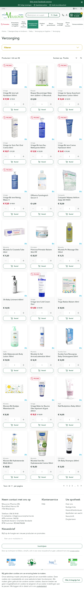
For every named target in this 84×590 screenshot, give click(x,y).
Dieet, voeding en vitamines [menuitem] (24, 24)
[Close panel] (82, 2)
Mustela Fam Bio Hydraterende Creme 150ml (42, 461)
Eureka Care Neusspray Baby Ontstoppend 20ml (68, 355)
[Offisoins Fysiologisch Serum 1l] (42, 180)
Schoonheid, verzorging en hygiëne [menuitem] (15, 24)
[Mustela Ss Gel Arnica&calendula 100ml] (42, 336)
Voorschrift (70, 516)
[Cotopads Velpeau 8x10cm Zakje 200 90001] (69, 180)
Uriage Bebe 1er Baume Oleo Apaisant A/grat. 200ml (40, 408)
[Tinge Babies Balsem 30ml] (69, 284)
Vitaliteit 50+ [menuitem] (43, 24)
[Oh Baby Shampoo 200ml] (69, 443)
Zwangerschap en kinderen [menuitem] (33, 24)
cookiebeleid (42, 586)
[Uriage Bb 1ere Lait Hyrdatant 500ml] (14, 75)
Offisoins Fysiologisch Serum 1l (39, 196)
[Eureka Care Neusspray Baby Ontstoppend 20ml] (69, 336)
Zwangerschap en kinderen (17, 31)
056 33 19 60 (13, 513)
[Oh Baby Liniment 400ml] (14, 284)
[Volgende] (80, 486)
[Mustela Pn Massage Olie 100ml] (69, 232)
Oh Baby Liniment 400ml (13, 299)
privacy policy (74, 551)
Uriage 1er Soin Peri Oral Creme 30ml (13, 146)
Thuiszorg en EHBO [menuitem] (60, 24)
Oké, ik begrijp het (72, 580)
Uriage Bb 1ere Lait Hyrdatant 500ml (10, 94)
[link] (64, 486)
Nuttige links (71, 507)
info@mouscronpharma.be (23, 516)
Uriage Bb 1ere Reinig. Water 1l (12, 198)
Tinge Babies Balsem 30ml (68, 301)
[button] (42, 47)
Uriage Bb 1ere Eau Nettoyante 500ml (38, 146)
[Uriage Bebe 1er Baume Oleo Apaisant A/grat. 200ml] (42, 388)
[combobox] (37, 15)
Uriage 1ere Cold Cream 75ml (40, 302)
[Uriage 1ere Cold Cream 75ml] (42, 284)
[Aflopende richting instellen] (81, 58)
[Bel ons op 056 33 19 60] (63, 15)
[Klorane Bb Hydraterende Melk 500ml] (14, 443)
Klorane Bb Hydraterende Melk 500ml (13, 461)
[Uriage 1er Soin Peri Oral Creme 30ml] (14, 128)
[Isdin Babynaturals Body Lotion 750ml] (14, 336)
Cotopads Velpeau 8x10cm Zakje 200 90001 (68, 198)
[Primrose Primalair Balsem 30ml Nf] (42, 232)
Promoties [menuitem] (6, 24)
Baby (31, 31)
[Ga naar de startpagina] (13, 15)
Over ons (69, 504)
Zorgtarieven (71, 519)
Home (4, 31)
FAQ (43, 504)
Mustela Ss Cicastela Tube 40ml (13, 250)
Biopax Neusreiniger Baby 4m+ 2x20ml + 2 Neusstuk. (41, 94)
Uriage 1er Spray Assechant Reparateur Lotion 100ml (69, 94)
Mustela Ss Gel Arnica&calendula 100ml (40, 355)
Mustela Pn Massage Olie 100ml (68, 250)
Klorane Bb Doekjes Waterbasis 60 (11, 407)
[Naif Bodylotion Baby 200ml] (69, 388)
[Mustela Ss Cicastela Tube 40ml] (14, 232)
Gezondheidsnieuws (74, 510)
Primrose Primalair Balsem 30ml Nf (41, 250)
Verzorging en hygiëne (42, 31)
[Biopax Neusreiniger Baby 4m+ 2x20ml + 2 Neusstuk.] (42, 75)
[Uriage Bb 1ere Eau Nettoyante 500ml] (42, 128)
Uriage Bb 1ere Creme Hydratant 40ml (67, 146)
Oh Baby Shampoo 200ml (68, 460)
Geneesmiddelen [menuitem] (78, 24)
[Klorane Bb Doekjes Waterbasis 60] (14, 388)
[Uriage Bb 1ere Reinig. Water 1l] (14, 180)
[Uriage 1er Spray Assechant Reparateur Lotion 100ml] (69, 75)
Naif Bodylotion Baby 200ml (69, 406)
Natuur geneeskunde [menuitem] (51, 24)
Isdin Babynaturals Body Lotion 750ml (13, 355)
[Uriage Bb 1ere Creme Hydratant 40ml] (69, 128)
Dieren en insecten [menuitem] (68, 24)
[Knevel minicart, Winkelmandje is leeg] (71, 15)
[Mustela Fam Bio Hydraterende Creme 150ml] (42, 443)
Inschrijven (42, 546)
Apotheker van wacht (74, 513)
